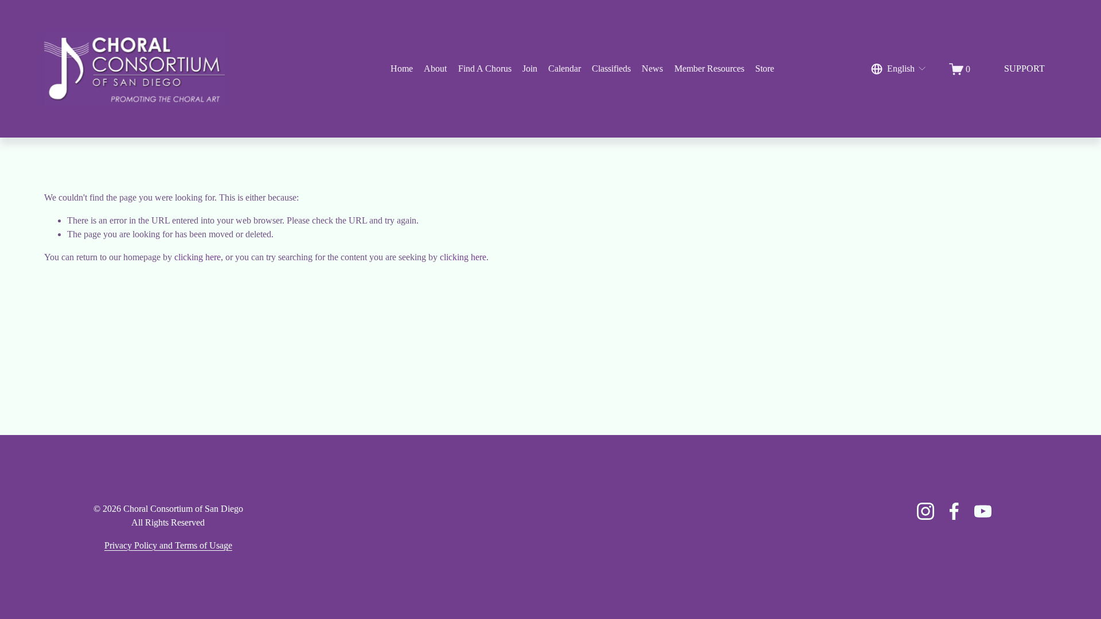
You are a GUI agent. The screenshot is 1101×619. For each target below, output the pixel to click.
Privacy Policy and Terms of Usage (168, 545)
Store (764, 68)
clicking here (197, 257)
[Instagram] (925, 511)
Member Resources (709, 68)
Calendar (564, 68)
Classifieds (611, 68)
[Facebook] (954, 511)
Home (402, 68)
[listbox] (899, 69)
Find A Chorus (485, 68)
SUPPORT (1024, 68)
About (435, 68)
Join (529, 68)
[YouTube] (983, 511)
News (652, 68)
